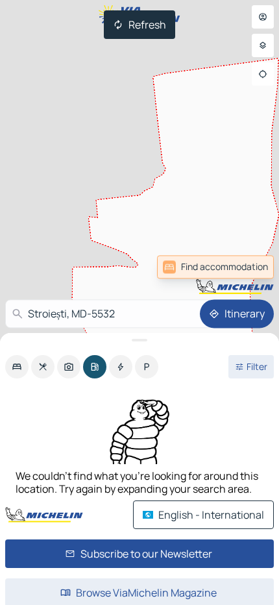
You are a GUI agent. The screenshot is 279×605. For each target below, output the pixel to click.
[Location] (263, 74)
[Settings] (263, 45)
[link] (245, 266)
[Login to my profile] (263, 17)
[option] (17, 366)
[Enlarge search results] (139, 340)
